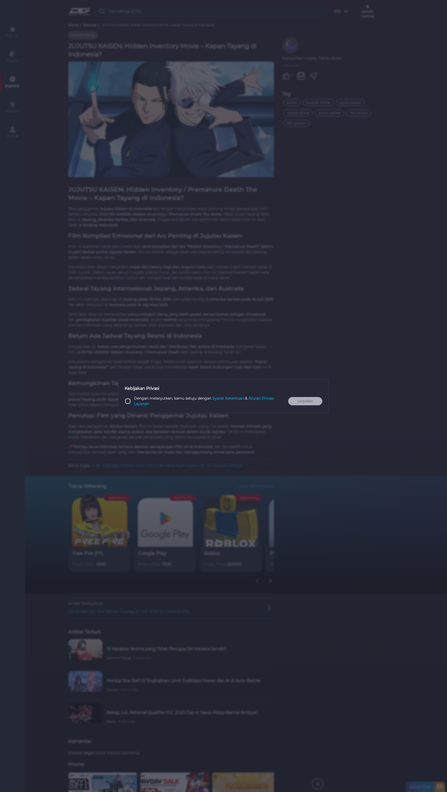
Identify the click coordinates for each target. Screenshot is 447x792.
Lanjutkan (305, 401)
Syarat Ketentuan (228, 398)
